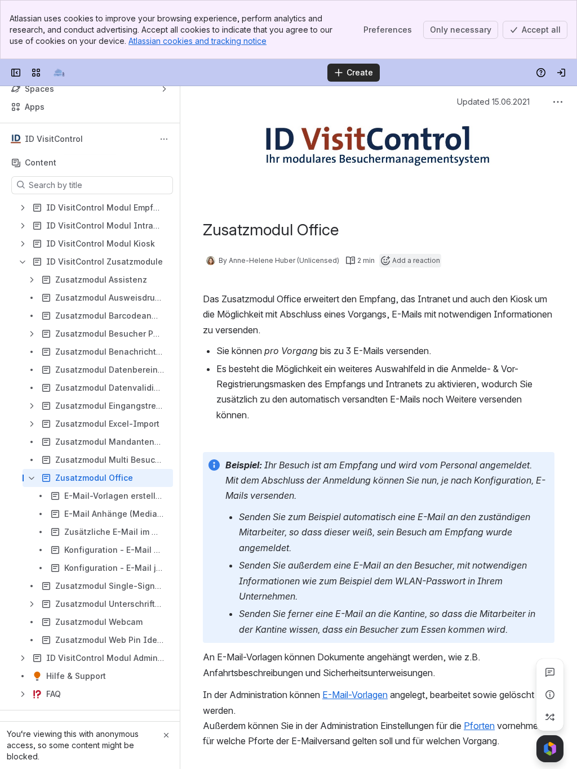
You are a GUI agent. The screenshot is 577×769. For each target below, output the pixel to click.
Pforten (479, 725)
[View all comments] (550, 672)
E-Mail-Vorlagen (355, 694)
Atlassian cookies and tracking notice (197, 41)
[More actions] (164, 139)
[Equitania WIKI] (59, 73)
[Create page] (550, 717)
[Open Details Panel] (550, 695)
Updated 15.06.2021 (493, 101)
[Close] (166, 735)
